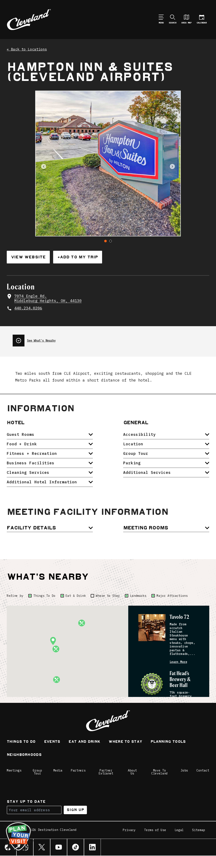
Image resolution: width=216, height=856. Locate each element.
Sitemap (198, 830)
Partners (78, 770)
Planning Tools (168, 742)
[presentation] (34, 338)
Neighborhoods (24, 755)
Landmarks (138, 596)
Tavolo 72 (179, 617)
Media (58, 770)
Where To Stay (125, 742)
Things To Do (44, 596)
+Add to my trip (77, 257)
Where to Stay (108, 596)
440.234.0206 (28, 308)
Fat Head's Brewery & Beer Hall (180, 679)
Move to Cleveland (159, 772)
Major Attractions (172, 596)
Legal (179, 830)
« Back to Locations (27, 49)
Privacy (129, 830)
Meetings (14, 770)
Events (52, 742)
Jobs (184, 770)
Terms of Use (155, 830)
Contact (202, 770)
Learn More (178, 662)
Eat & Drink (76, 596)
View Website (28, 257)
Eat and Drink (84, 742)
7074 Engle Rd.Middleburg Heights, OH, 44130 (48, 298)
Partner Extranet (106, 772)
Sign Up (75, 810)
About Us (132, 772)
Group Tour (37, 772)
